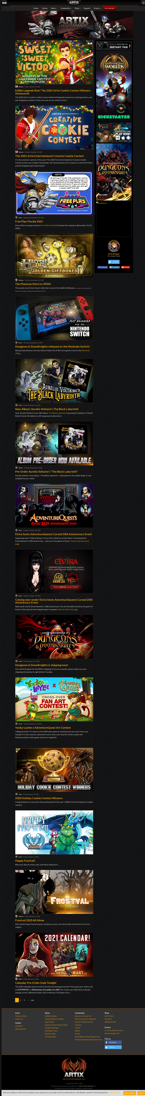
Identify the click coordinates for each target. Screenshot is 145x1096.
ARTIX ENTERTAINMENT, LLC (74, 1079)
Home (35, 8)
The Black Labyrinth (57, 413)
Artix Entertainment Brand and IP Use (88, 1040)
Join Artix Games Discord (84, 1022)
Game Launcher (20, 1029)
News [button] (53, 8)
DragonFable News (52, 1028)
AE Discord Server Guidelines (85, 1019)
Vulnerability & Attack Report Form (87, 1037)
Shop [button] (77, 8)
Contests (78, 1025)
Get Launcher (109, 8)
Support (87, 8)
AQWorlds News (51, 1016)
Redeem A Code (110, 1022)
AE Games (18, 1026)
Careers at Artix (21, 1016)
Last (32, 1000)
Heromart (108, 1019)
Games (45, 8)
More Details (130, 1093)
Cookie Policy (114, 1092)
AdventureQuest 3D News (54, 1019)
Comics (77, 1028)
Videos (77, 1031)
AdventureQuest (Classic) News (56, 1025)
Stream (77, 1034)
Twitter (115, 262)
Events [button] (97, 8)
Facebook (104, 267)
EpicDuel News (50, 1034)
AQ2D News (49, 1022)
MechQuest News (51, 1031)
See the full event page (68, 609)
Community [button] (66, 8)
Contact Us (19, 1019)
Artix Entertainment (86, 1086)
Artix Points (109, 1016)
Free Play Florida (48, 225)
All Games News (50, 1037)
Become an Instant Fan (83, 1016)
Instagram (115, 267)
